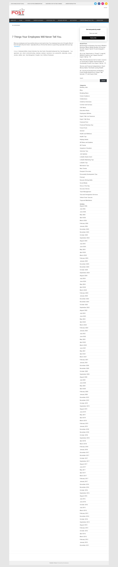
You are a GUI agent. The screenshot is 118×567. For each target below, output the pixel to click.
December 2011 (84, 545)
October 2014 (84, 519)
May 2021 (82, 351)
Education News (84, 110)
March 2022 (83, 345)
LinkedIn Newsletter (71, 3)
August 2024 (83, 275)
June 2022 (83, 336)
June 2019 (83, 412)
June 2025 (83, 246)
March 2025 (83, 255)
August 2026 (83, 206)
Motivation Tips (35, 51)
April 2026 (83, 217)
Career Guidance (38, 20)
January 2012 (84, 542)
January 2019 (84, 426)
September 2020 (84, 374)
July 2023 (82, 313)
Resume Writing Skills (86, 180)
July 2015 (82, 507)
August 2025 (83, 241)
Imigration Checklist (86, 148)
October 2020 (84, 371)
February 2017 (84, 478)
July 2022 (82, 333)
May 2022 (82, 339)
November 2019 (84, 400)
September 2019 (84, 406)
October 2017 (84, 458)
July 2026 (82, 209)
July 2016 (82, 499)
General (30, 51)
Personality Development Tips (53, 51)
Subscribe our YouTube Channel (54, 3)
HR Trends (83, 145)
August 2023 (83, 310)
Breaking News (84, 93)
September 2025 (84, 238)
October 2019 (84, 403)
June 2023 (83, 316)
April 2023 (83, 322)
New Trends (42, 51)
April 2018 (83, 441)
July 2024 (82, 278)
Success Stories (85, 189)
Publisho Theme (53, 563)
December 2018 (84, 429)
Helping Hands (84, 139)
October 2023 (84, 304)
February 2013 (84, 528)
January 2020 (84, 394)
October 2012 (84, 530)
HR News (28, 20)
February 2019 (84, 423)
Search (81, 78)
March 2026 (83, 220)
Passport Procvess (85, 171)
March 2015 (83, 510)
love (54, 53)
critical (24, 53)
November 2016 (84, 487)
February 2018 (84, 446)
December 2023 (84, 299)
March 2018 (83, 443)
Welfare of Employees (48, 55)
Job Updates (83, 154)
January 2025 (84, 261)
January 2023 (84, 330)
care (21, 53)
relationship (64, 53)
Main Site (13, 20)
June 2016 (83, 501)
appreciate (16, 53)
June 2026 (83, 212)
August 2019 (83, 409)
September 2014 (84, 522)
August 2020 (83, 377)
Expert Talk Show (85, 119)
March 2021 (83, 357)
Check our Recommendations (34, 3)
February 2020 (84, 391)
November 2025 (84, 232)
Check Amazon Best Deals (17, 3)
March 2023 (83, 325)
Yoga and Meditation (86, 200)
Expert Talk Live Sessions (87, 116)
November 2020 (84, 368)
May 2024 (82, 284)
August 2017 (83, 464)
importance (49, 53)
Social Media (83, 183)
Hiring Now (100, 20)
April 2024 (83, 287)
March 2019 (83, 420)
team (24, 55)
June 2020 (83, 383)
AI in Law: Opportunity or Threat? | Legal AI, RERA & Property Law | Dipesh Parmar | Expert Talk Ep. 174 (93, 55)
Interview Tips (50, 20)
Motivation (73, 20)
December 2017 (84, 452)
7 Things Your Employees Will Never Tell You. (37, 36)
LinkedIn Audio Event (86, 157)
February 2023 (84, 328)
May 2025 (82, 249)
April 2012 (83, 533)
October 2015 (84, 504)
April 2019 (83, 417)
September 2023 (84, 307)
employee (38, 53)
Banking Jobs (84, 87)
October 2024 (84, 270)
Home (20, 20)
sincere (70, 53)
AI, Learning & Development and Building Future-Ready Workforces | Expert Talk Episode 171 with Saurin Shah (91, 72)
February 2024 (84, 293)
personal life (58, 53)
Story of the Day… (85, 186)
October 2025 (84, 235)
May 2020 (82, 386)
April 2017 (83, 472)
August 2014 (83, 525)
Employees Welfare (23, 51)
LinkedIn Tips (84, 162)
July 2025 (82, 243)
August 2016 (83, 496)
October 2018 (84, 435)
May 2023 (82, 319)
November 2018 (84, 432)
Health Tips (83, 136)
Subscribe (93, 38)
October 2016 (84, 490)
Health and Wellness (86, 133)
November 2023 (84, 301)
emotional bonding (30, 53)
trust (41, 55)
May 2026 (82, 214)
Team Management (64, 51)
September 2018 (84, 438)
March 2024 (83, 290)
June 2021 (83, 348)
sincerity (16, 55)
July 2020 (82, 380)
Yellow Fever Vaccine (86, 197)
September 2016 (84, 493)
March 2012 (83, 536)
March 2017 (83, 475)
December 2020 (84, 365)
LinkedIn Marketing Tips (86, 20)
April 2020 (83, 388)
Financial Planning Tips (86, 125)
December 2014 (84, 516)
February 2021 (84, 359)
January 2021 (84, 362)
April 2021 (83, 354)
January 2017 (84, 481)
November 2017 (84, 455)
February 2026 (84, 223)
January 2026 (84, 226)
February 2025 (84, 258)
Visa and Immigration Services (89, 194)
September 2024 (84, 272)
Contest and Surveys (86, 104)
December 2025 (84, 229)
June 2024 (83, 281)
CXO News (83, 107)
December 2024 (84, 264)
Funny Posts (83, 128)
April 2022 (83, 342)
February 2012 (84, 539)
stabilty (20, 55)
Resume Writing (62, 20)
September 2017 (84, 461)
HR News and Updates (86, 142)
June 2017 (83, 467)
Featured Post (84, 122)
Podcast (82, 177)
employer (43, 53)
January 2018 (84, 449)
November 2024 (84, 267)
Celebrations (83, 99)
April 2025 (83, 252)
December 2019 (84, 397)
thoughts (37, 55)
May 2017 (82, 470)
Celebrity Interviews (85, 102)
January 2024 (84, 296)
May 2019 (82, 415)
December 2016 (84, 484)
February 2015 (84, 513)
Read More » (17, 46)
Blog (81, 90)
